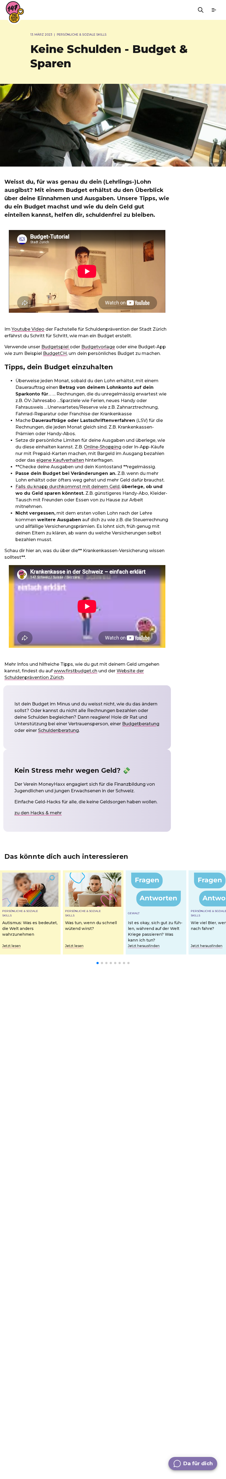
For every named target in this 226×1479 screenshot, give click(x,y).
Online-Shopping (102, 447)
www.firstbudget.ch (75, 670)
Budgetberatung (140, 723)
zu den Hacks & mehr (38, 812)
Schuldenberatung (58, 730)
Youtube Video (28, 329)
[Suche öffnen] (200, 9)
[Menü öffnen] (214, 10)
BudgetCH (55, 353)
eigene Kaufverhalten (60, 460)
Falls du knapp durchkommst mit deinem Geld (67, 486)
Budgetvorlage (98, 346)
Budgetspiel (55, 346)
